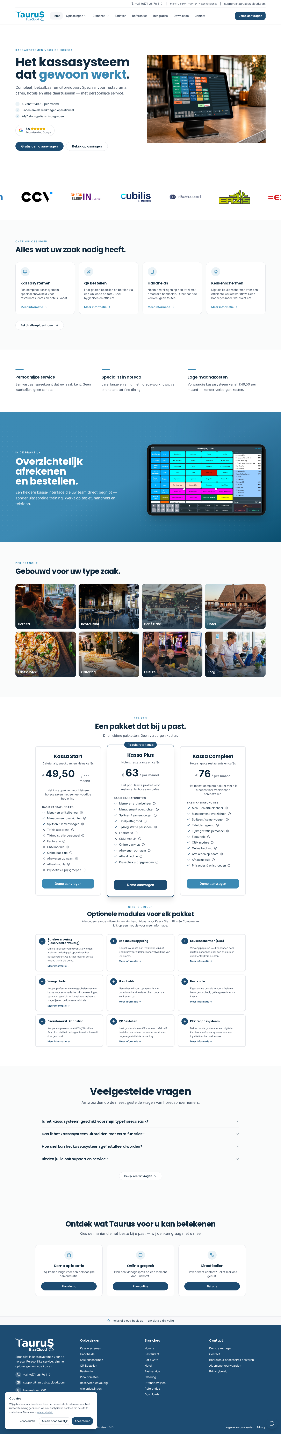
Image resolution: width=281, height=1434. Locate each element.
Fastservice (152, 1371)
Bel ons (212, 1286)
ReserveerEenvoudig (94, 1383)
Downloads (181, 15)
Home (56, 15)
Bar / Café (151, 1359)
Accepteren (82, 1421)
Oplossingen (74, 15)
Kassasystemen (90, 1348)
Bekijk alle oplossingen (37, 325)
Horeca (149, 1348)
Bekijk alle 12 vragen (138, 1176)
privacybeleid (45, 1412)
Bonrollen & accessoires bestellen (231, 1359)
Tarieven (120, 15)
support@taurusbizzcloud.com (245, 3)
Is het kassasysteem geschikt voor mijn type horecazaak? (95, 1121)
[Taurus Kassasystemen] (30, 16)
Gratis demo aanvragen (39, 146)
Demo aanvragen (250, 15)
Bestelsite (86, 1371)
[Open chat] (272, 1423)
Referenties (139, 15)
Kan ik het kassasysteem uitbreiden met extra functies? (93, 1133)
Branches (99, 15)
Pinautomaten (89, 1377)
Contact (200, 15)
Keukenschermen (91, 1359)
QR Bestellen (88, 1365)
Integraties (160, 15)
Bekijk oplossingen (87, 146)
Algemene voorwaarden (225, 1365)
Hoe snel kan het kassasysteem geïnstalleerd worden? (92, 1146)
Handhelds (87, 1354)
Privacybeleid (218, 1371)
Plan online (140, 1286)
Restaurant (152, 1354)
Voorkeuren (27, 1421)
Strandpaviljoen (155, 1383)
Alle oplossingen (91, 1388)
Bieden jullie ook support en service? (75, 1158)
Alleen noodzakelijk (55, 1421)
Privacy (261, 1427)
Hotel (148, 1365)
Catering (150, 1377)
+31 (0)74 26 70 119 (149, 3)
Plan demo (69, 1286)
